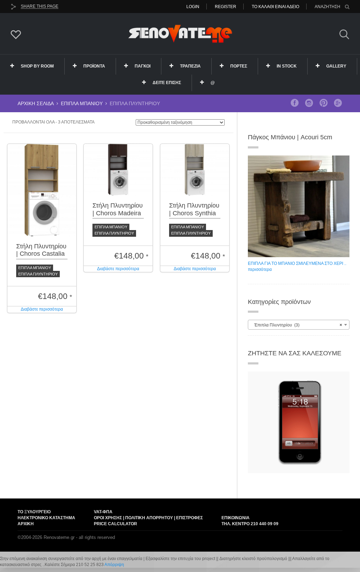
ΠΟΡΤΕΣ (238, 66)
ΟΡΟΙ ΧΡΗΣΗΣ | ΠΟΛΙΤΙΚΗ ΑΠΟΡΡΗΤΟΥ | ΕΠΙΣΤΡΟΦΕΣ (148, 517)
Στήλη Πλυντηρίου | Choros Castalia (41, 250)
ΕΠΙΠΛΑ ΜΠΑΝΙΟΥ (82, 103)
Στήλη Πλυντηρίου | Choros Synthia (194, 209)
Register (225, 7)
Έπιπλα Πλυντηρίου (38, 274)
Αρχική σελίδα (36, 103)
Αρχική (26, 523)
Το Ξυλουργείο (34, 511)
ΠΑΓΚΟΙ (142, 66)
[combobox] (298, 325)
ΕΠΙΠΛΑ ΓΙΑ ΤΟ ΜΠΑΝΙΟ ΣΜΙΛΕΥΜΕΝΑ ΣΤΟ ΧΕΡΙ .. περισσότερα (297, 266)
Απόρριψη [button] (114, 564)
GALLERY (336, 66)
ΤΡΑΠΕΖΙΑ (190, 66)
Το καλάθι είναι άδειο (275, 7)
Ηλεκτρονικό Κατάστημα (46, 517)
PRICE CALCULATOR (115, 523)
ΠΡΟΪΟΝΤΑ (94, 66)
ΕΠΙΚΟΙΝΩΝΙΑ (235, 517)
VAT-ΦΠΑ (103, 511)
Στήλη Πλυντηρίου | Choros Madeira (117, 209)
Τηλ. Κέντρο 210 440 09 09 (249, 523)
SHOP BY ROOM (37, 66)
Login (192, 7)
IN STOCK (287, 66)
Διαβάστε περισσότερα (42, 309)
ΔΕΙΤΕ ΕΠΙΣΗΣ (167, 82)
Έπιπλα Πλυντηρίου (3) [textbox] (296, 325)
